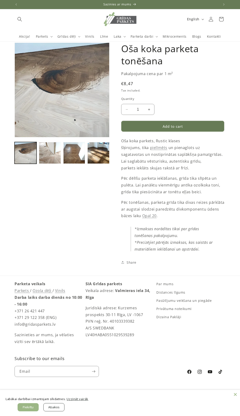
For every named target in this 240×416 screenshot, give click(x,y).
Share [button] (131, 262)
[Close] (235, 394)
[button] (20, 19)
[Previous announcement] (16, 4)
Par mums (164, 284)
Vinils (60, 290)
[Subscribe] (93, 371)
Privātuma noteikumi (173, 309)
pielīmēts (158, 147)
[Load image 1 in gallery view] (26, 153)
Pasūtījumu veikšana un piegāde (184, 300)
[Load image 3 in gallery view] (74, 153)
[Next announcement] (224, 4)
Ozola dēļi (42, 290)
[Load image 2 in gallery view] (50, 153)
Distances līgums (170, 292)
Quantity (127, 99)
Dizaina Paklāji (168, 317)
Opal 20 (149, 215)
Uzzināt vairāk (77, 399)
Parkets (22, 290)
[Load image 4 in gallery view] (98, 153)
